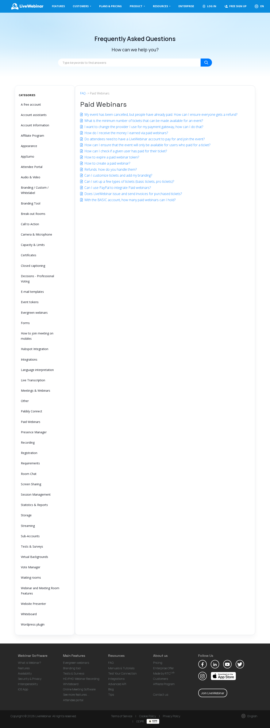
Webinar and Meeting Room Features (40, 590)
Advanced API (117, 684)
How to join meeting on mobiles (37, 336)
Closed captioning (33, 266)
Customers (160, 679)
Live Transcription (33, 380)
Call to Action (30, 224)
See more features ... (76, 695)
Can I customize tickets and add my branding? (118, 175)
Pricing (157, 663)
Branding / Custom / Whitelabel (35, 190)
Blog (111, 689)
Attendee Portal (31, 167)
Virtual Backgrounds (34, 557)
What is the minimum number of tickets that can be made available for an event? (143, 120)
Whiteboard (29, 614)
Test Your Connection (122, 673)
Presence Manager (34, 432)
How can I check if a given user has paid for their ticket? (125, 151)
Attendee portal (73, 700)
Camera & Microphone (36, 234)
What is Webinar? (29, 663)
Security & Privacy (29, 679)
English (252, 716)
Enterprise (186, 6)
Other (25, 401)
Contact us (160, 695)
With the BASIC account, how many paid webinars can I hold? (130, 200)
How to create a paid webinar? (107, 163)
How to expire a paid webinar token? (111, 157)
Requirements (30, 463)
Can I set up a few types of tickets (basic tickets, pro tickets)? (129, 181)
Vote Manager (30, 567)
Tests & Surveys (32, 546)
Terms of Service (121, 716)
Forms (25, 323)
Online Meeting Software (79, 689)
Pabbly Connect (31, 411)
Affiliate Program (32, 136)
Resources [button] (161, 6)
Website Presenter (33, 604)
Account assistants (34, 115)
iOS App (23, 689)
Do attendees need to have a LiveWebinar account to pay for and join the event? (144, 139)
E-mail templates (32, 292)
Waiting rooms (31, 577)
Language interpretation (37, 370)
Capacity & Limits (33, 245)
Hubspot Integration (34, 349)
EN (262, 6)
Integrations (29, 359)
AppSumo (27, 156)
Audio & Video (30, 177)
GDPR (140, 721)
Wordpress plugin (33, 624)
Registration (29, 453)
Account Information (35, 125)
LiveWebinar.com (27, 6)
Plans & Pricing (110, 6)
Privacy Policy (171, 716)
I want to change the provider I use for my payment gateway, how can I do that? (143, 126)
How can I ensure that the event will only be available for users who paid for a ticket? (147, 145)
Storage (26, 515)
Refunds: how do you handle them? (110, 169)
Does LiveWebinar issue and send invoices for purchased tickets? (133, 193)
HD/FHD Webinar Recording (81, 679)
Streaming (28, 526)
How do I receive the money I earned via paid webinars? (126, 133)
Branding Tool (30, 203)
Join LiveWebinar (212, 693)
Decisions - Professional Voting (37, 278)
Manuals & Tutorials (121, 668)
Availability (25, 673)
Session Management (36, 494)
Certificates (28, 255)
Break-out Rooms (33, 214)
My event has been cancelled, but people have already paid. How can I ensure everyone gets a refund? (160, 114)
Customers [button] (81, 6)
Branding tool (72, 668)
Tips (111, 695)
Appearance (29, 146)
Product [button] (136, 6)
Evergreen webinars (34, 313)
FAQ (83, 93)
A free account (31, 104)
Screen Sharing (31, 484)
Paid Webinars (30, 422)
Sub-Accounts (30, 536)
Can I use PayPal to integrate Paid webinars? (117, 187)
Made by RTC (163, 673)
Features (58, 6)
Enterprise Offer (163, 668)
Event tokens (30, 302)
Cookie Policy (147, 716)
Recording (28, 442)
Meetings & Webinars (35, 391)
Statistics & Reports (34, 505)
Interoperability (28, 684)
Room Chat (28, 474)
